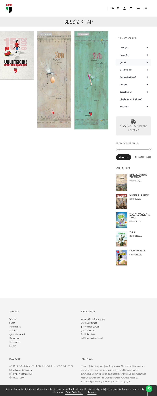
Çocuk (134, 62)
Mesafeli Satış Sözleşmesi (93, 319)
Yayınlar (12, 319)
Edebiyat (134, 47)
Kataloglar (14, 338)
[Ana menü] (146, 8)
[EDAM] (9, 8)
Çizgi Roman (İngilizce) (131, 99)
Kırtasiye (134, 106)
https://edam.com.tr (22, 373)
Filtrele (123, 157)
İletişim (12, 345)
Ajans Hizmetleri (17, 334)
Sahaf (12, 322)
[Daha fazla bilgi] (131, 8)
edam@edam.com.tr (22, 370)
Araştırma (13, 330)
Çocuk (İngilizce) (134, 77)
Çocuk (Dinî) (134, 70)
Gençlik (134, 84)
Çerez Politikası (88, 330)
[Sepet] (112, 8)
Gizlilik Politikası (88, 334)
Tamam (92, 392)
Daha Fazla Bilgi (74, 392)
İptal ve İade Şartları (90, 326)
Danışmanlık (15, 326)
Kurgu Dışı (134, 55)
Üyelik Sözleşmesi (89, 322)
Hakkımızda (14, 342)
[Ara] (118, 8)
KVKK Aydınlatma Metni (92, 338)
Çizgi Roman (134, 92)
